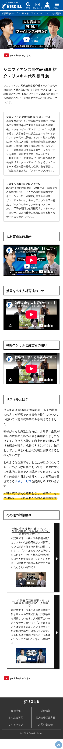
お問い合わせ (45, 724)
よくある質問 (15, 717)
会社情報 (16, 710)
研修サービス (23, 481)
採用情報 (45, 710)
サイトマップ (15, 724)
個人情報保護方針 (45, 717)
